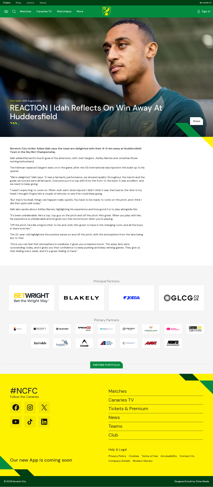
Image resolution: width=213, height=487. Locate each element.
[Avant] (151, 343)
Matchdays (64, 11)
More (80, 11)
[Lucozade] (84, 343)
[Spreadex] (84, 328)
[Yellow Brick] (128, 328)
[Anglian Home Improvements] (62, 343)
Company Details (119, 461)
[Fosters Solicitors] (106, 328)
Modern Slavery (143, 461)
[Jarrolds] (40, 343)
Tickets (6, 3)
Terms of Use (150, 456)
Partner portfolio (106, 365)
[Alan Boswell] (106, 343)
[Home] (106, 11)
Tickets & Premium (128, 409)
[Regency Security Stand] (40, 328)
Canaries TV (44, 11)
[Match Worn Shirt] (173, 343)
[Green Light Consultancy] (181, 298)
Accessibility (169, 456)
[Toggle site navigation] (6, 11)
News (114, 417)
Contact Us (187, 456)
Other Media (202, 481)
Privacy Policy (117, 456)
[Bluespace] (17, 328)
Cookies (134, 456)
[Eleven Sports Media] (62, 328)
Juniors (30, 3)
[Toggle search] (14, 11)
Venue (43, 3)
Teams (115, 426)
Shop (18, 3)
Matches (25, 11)
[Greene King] (151, 328)
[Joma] (131, 298)
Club (113, 435)
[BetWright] (31, 298)
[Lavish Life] (195, 328)
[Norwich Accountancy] (173, 328)
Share (196, 121)
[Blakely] (206, 2)
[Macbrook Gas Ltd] (128, 343)
